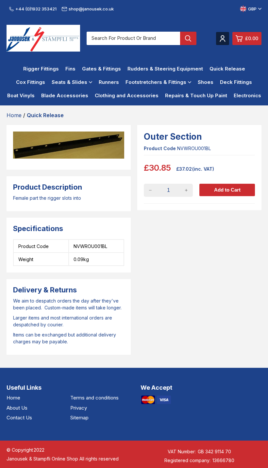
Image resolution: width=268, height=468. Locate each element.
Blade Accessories (64, 95)
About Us (17, 408)
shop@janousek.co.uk (91, 8)
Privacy (78, 408)
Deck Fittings (236, 82)
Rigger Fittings (41, 69)
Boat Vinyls (21, 95)
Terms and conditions (94, 398)
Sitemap (79, 417)
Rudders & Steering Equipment (165, 69)
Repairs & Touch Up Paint (196, 95)
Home (13, 398)
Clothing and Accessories (127, 95)
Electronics (247, 95)
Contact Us (19, 417)
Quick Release (227, 69)
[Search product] (188, 38)
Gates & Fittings (101, 69)
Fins (70, 69)
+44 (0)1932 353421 (36, 8)
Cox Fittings (30, 82)
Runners (109, 82)
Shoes (205, 82)
